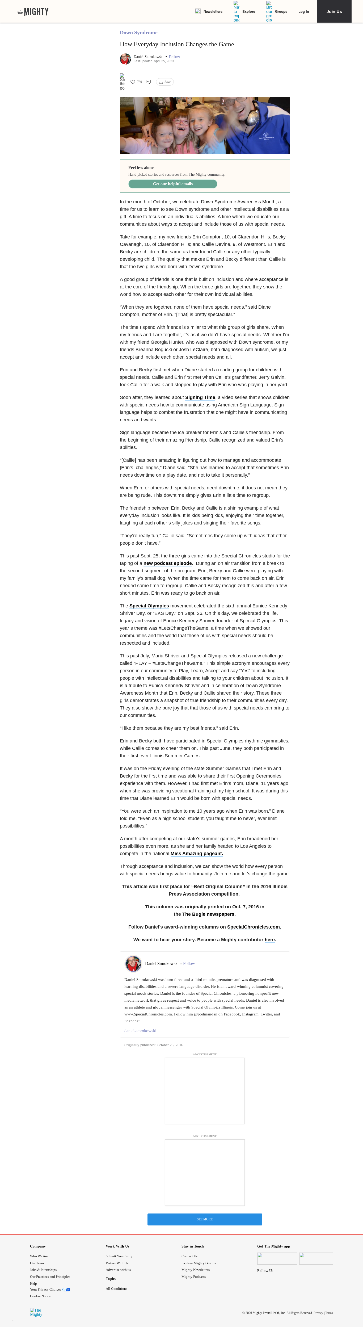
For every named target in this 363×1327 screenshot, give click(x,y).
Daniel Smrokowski (149, 57)
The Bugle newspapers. (209, 914)
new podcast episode (167, 563)
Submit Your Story (119, 1256)
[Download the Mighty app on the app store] (277, 1259)
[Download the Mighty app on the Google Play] (319, 1259)
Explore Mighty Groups (199, 1263)
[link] (33, 11)
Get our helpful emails (173, 184)
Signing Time (200, 397)
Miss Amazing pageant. (197, 853)
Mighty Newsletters (196, 1270)
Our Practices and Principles (50, 1277)
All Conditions (116, 1289)
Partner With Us (117, 1263)
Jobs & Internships (43, 1270)
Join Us (334, 11)
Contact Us (189, 1256)
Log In (303, 11)
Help (33, 1284)
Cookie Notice (40, 1296)
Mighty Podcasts (194, 1277)
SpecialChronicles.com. (254, 927)
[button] (174, 56)
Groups (281, 11)
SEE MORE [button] (205, 1219)
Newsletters (213, 11)
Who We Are (39, 1256)
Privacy (318, 1313)
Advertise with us (118, 1270)
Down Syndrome (139, 32)
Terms (329, 1313)
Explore (248, 11)
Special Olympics (149, 605)
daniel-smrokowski (140, 1030)
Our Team (37, 1263)
